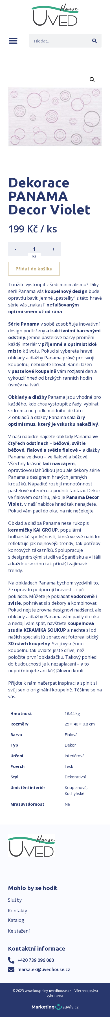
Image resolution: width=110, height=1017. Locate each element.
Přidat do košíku (34, 269)
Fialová (71, 734)
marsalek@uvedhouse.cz (43, 969)
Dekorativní (75, 776)
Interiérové (75, 755)
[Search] (95, 41)
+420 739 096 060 (35, 960)
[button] (13, 40)
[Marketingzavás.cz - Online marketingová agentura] (55, 1008)
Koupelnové (76, 787)
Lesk (69, 766)
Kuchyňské (74, 793)
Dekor (70, 745)
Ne (67, 804)
